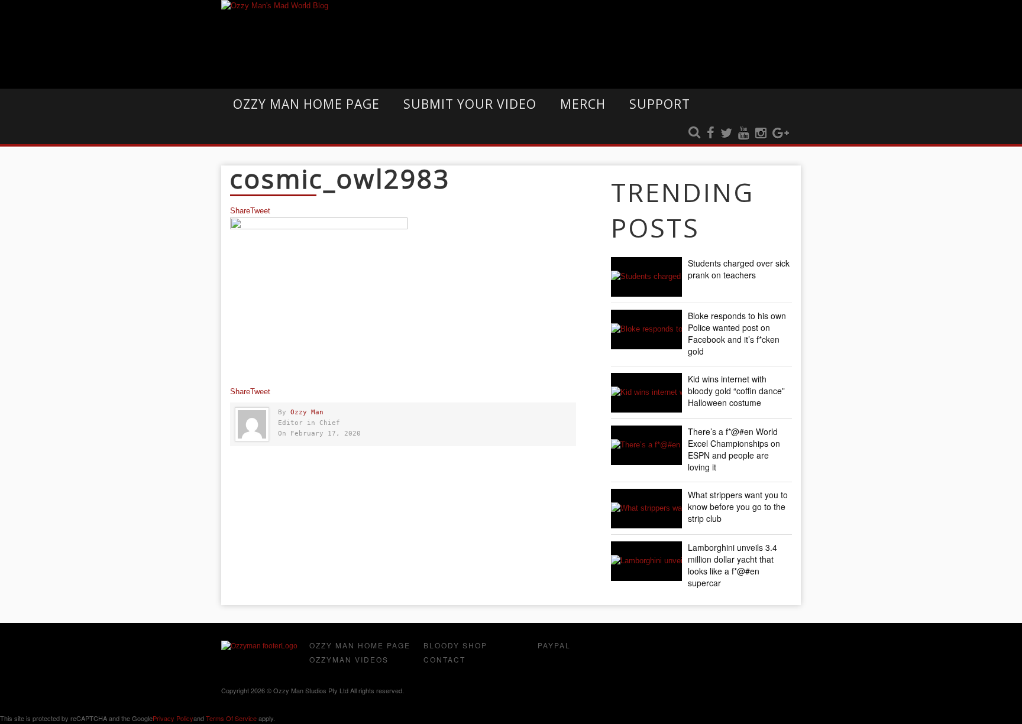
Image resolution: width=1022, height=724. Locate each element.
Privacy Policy (173, 718)
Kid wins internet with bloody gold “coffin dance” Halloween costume (736, 390)
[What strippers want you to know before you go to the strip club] (646, 508)
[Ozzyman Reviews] (259, 646)
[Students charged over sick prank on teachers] (646, 277)
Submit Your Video (469, 104)
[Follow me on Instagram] (760, 133)
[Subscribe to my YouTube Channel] (743, 133)
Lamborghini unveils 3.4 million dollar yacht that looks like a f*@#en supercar (732, 565)
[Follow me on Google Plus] (780, 133)
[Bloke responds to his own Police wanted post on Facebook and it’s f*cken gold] (646, 329)
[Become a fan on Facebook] (710, 133)
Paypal (554, 645)
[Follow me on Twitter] (726, 133)
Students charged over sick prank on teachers (739, 269)
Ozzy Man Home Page (306, 104)
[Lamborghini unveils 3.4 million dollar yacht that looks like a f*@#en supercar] (646, 561)
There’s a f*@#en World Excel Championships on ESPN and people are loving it (734, 449)
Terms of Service (231, 718)
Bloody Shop (455, 645)
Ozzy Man (307, 412)
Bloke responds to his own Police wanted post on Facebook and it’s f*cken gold (737, 333)
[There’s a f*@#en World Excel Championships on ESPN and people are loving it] (646, 445)
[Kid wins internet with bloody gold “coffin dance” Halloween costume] (646, 393)
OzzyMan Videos (349, 659)
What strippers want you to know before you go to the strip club (738, 506)
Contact (444, 659)
